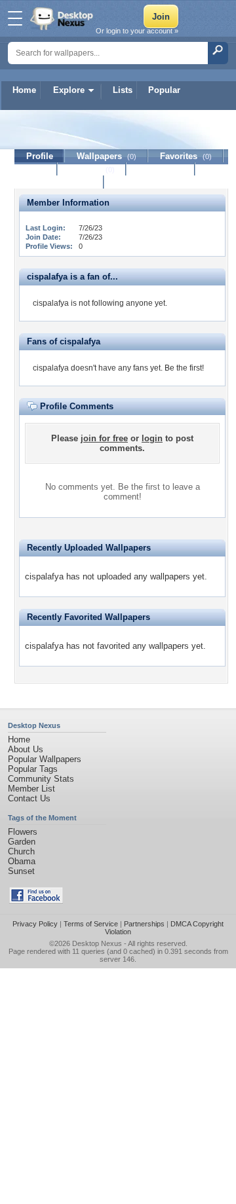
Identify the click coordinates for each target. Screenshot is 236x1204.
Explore (69, 90)
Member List (31, 789)
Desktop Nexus (97, 943)
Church (21, 851)
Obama (21, 861)
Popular (164, 90)
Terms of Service (91, 924)
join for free (104, 438)
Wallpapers (106, 156)
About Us (25, 749)
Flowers (22, 832)
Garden (21, 842)
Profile (39, 156)
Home (24, 90)
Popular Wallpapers (44, 759)
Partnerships (144, 924)
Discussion (161, 169)
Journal (92, 169)
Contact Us (29, 798)
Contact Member (59, 182)
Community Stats (41, 779)
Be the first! (184, 368)
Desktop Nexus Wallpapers (63, 18)
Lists (122, 90)
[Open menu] (15, 18)
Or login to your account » (137, 31)
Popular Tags (33, 769)
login (152, 438)
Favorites (186, 156)
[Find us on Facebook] (36, 900)
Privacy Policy (35, 924)
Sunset (21, 871)
